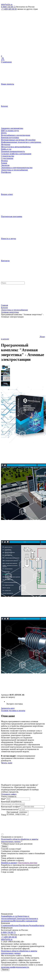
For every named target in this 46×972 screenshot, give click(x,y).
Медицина (5, 144)
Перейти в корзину (9, 863)
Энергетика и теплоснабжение (14, 170)
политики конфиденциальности (15, 967)
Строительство (7, 156)
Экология (5, 165)
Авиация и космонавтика (12, 128)
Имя (3, 799)
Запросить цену (8, 708)
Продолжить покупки (27, 863)
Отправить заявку (9, 794)
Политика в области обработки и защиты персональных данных (19, 952)
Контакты (40, 925)
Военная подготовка (10, 137)
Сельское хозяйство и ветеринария (16, 154)
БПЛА (4, 133)
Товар (3, 815)
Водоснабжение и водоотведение (15, 135)
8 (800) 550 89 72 (8, 7)
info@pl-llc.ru (6, 4)
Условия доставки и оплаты (13, 710)
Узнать (4, 846)
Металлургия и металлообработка (16, 147)
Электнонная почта (10, 809)
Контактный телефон (11, 807)
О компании (6, 925)
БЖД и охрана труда (10, 130)
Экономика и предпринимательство (16, 167)
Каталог (15, 925)
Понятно (5, 970)
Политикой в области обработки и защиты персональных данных (19, 840)
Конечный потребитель (11, 801)
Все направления (29, 921)
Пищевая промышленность (13, 151)
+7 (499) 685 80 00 (9, 9)
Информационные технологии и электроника (21, 142)
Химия (4, 163)
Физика (4, 161)
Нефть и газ (6, 149)
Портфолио (24, 925)
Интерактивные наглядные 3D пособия (18, 140)
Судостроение (7, 158)
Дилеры (32, 925)
